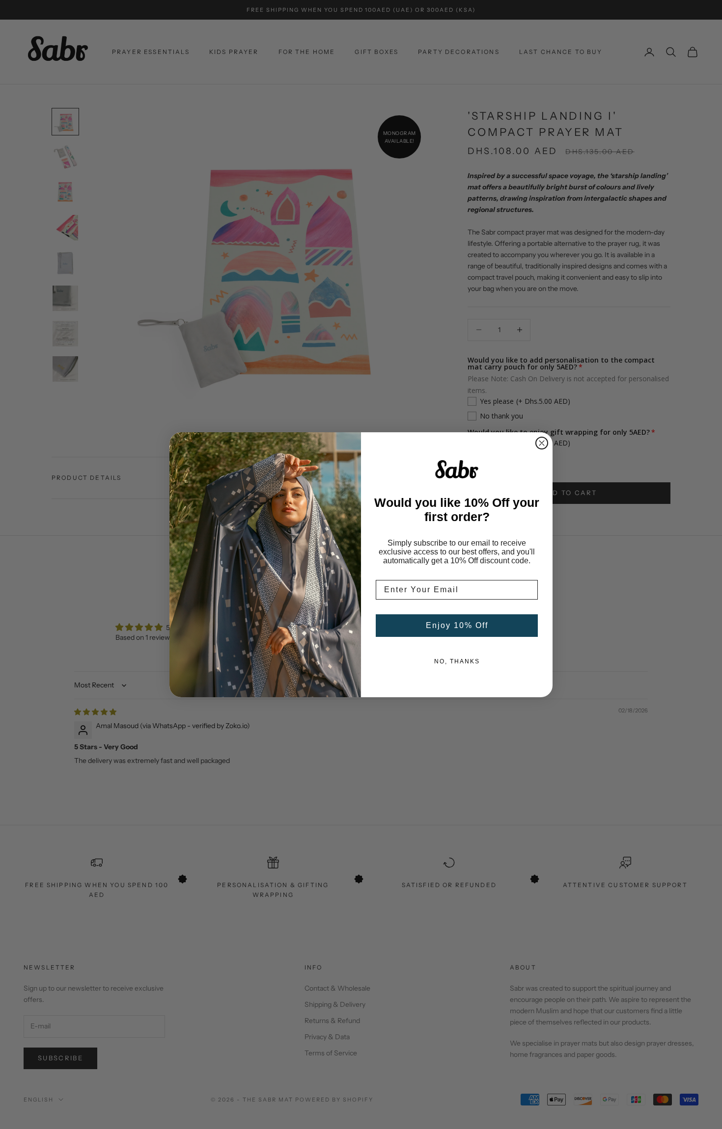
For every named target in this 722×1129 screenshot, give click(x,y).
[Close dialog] (542, 443)
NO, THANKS (457, 661)
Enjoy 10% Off (457, 625)
